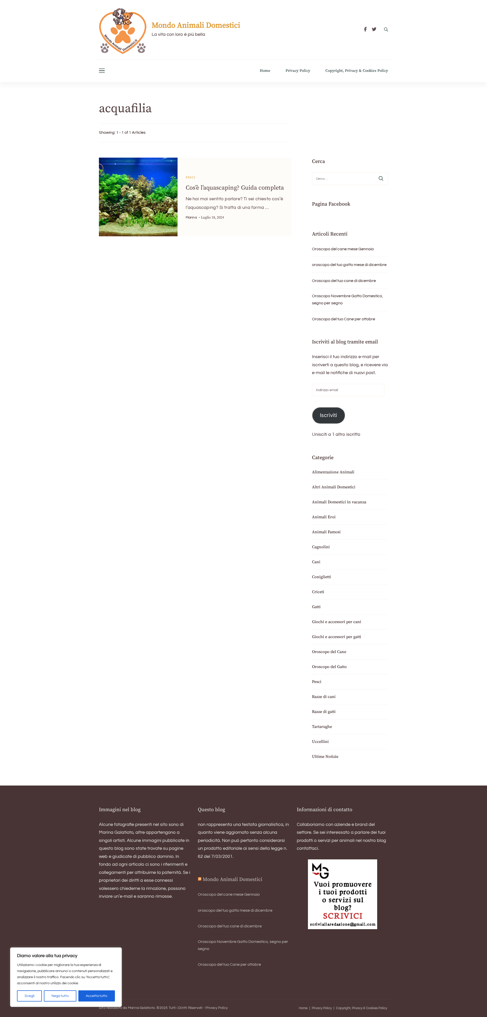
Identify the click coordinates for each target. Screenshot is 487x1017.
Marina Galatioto (141, 1008)
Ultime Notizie (325, 756)
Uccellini (320, 741)
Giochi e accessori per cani (336, 621)
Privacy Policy (298, 71)
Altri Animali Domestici (333, 487)
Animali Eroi (324, 517)
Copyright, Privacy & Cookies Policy (356, 71)
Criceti (318, 591)
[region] (66, 977)
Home (265, 71)
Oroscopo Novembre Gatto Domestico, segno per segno (347, 299)
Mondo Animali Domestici (196, 25)
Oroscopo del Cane (329, 651)
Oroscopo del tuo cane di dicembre (344, 281)
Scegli (29, 996)
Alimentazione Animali (333, 472)
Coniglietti (321, 576)
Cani (316, 561)
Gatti (316, 606)
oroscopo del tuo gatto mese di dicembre (349, 265)
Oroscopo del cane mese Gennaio (343, 249)
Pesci (191, 177)
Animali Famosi (326, 532)
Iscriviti (328, 415)
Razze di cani (324, 696)
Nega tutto (60, 996)
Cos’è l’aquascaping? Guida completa (235, 188)
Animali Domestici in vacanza (339, 502)
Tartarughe (322, 726)
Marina (191, 217)
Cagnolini (321, 546)
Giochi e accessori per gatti (336, 636)
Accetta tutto (96, 996)
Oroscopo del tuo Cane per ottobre (343, 319)
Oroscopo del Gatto (329, 666)
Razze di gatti (324, 711)
